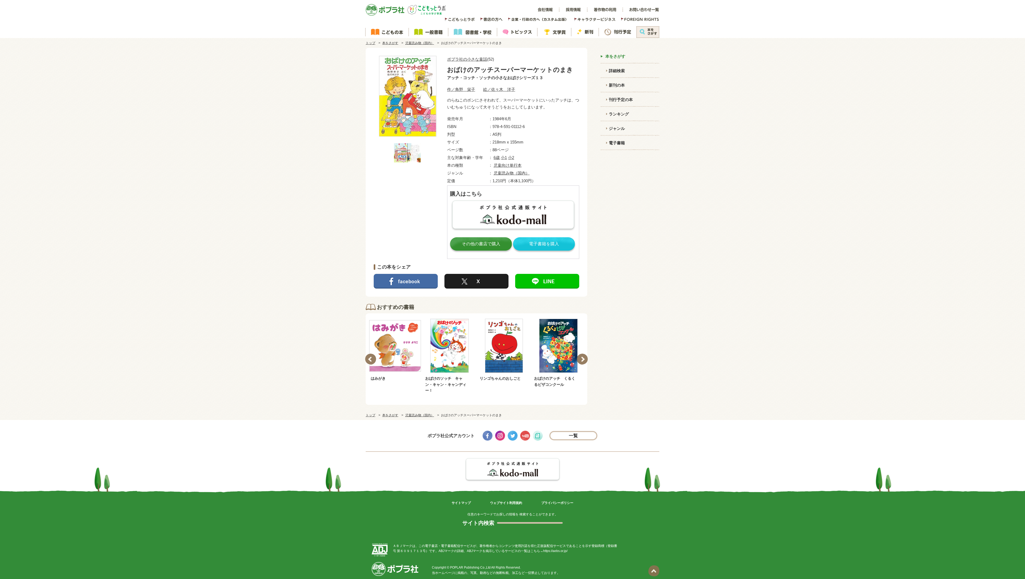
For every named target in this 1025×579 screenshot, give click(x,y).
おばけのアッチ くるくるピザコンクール (500, 381)
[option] (395, 356)
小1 (504, 157)
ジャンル (617, 128)
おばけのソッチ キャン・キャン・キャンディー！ (391, 384)
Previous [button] (370, 359)
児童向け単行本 (508, 165)
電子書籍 (617, 143)
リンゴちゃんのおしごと (445, 378)
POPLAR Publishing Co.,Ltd (470, 567)
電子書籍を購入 (544, 244)
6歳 (497, 157)
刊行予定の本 (621, 99)
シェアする (406, 281)
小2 (511, 157)
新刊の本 (617, 85)
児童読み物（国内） (419, 43)
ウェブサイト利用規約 (506, 503)
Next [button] (582, 359)
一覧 (573, 435)
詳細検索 (617, 70)
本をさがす (390, 43)
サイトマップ (461, 503)
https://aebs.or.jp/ (555, 551)
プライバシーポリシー (557, 503)
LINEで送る (547, 281)
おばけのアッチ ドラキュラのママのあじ (554, 381)
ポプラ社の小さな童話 (467, 59)
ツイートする (476, 281)
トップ (370, 43)
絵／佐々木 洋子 (499, 89)
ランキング (619, 114)
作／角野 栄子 (461, 89)
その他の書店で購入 (481, 244)
